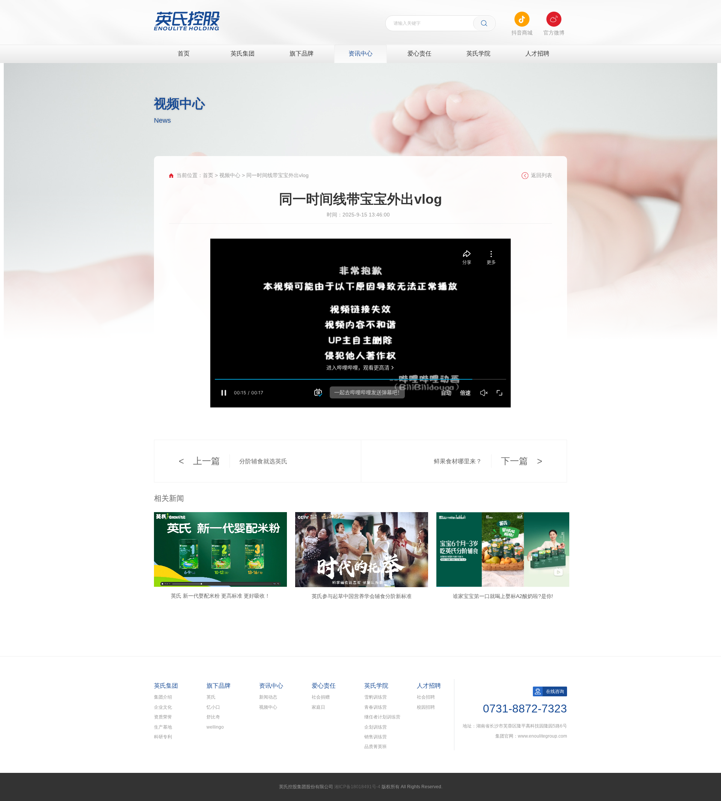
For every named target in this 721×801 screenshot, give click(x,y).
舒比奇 (213, 717)
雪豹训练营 (375, 697)
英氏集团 (243, 53)
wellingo (215, 727)
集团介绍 (163, 697)
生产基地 (163, 727)
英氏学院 (478, 53)
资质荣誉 (163, 717)
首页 (184, 53)
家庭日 (318, 707)
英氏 (211, 697)
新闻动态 (268, 697)
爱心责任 (419, 53)
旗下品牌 (302, 53)
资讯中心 (360, 53)
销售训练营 (375, 736)
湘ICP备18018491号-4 (357, 786)
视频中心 (229, 175)
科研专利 (163, 736)
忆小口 (213, 707)
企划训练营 (375, 727)
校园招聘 (426, 707)
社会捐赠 (321, 697)
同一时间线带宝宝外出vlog (277, 175)
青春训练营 (375, 707)
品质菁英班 (375, 746)
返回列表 (541, 175)
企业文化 (163, 707)
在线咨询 (555, 691)
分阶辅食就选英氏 (233, 461)
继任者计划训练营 (382, 717)
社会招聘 (426, 697)
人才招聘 (537, 53)
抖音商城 (521, 33)
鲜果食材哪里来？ (488, 461)
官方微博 (553, 33)
